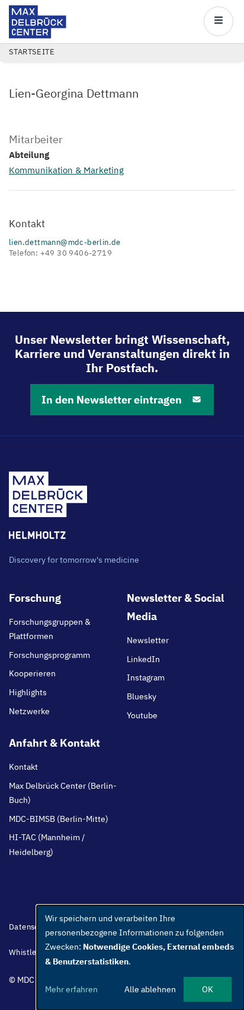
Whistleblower (35, 952)
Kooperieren (32, 673)
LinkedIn (143, 659)
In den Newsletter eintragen (111, 399)
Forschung (35, 598)
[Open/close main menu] (218, 21)
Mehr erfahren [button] (71, 989)
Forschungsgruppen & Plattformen (50, 629)
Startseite (31, 52)
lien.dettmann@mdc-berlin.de (65, 242)
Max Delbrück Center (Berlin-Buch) (63, 792)
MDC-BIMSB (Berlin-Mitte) (58, 819)
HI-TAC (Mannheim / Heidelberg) (47, 844)
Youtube (142, 715)
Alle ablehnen (150, 989)
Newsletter (148, 640)
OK (207, 989)
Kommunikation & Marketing (66, 170)
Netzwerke (29, 711)
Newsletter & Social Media (175, 607)
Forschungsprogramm (49, 655)
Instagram (146, 677)
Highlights (28, 692)
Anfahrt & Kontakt (54, 743)
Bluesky (141, 696)
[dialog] (140, 957)
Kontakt (23, 766)
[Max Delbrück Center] (37, 35)
